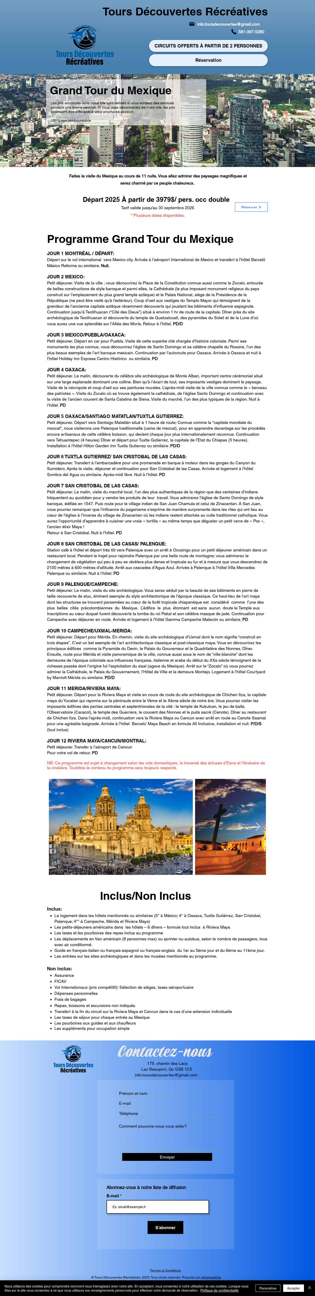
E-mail (113, 1196)
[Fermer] (309, 1288)
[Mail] (192, 24)
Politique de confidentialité (219, 1290)
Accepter (293, 1288)
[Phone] (234, 32)
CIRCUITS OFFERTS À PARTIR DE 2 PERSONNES (208, 46)
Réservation (208, 60)
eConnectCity (211, 1277)
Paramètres (267, 1288)
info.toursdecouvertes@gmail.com (228, 24)
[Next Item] (258, 826)
